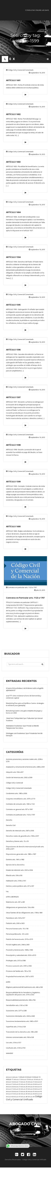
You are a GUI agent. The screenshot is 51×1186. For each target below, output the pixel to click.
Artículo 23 (24, 1084)
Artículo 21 (9, 1084)
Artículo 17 (16, 1082)
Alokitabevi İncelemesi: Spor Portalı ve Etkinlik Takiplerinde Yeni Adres (22, 727)
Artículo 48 (24, 1097)
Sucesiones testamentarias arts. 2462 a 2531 (22, 1021)
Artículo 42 (16, 1094)
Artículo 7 (16, 1077)
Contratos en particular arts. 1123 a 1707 (22, 587)
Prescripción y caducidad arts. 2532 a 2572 (21, 955)
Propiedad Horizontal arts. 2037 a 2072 (20, 976)
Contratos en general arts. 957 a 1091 (19, 809)
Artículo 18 (24, 1082)
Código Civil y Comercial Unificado (24, 1098)
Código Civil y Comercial (14, 783)
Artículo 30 (38, 1087)
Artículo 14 (31, 1079)
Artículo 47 (16, 1097)
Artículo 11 (9, 1079)
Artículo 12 (17, 1079)
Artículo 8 (22, 1077)
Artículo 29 (31, 1087)
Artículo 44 (31, 1094)
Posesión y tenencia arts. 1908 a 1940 (19, 950)
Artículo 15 (39, 1079)
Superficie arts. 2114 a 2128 (16, 1027)
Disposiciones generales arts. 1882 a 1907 (21, 854)
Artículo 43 (24, 1094)
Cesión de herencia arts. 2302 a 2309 (19, 777)
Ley (7, 891)
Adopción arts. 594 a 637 (14, 772)
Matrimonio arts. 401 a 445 (15, 902)
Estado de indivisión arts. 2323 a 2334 (19, 870)
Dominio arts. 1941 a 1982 (15, 859)
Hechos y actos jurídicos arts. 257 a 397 (20, 886)
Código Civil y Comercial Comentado (20, 70)
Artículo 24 (31, 1084)
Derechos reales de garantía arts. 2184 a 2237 (22, 836)
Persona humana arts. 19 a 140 (17, 929)
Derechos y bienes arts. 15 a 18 (17, 841)
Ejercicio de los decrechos (15, 865)
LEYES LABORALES (12, 897)
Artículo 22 (16, 1084)
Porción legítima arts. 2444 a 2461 (18, 945)
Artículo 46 (9, 1097)
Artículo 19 (31, 1082)
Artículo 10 (36, 1077)
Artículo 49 (31, 1097)
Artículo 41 (9, 1094)
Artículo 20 (38, 1082)
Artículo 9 (29, 1077)
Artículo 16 (9, 1082)
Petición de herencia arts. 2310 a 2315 (19, 939)
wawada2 (9, 1053)
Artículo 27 (16, 1087)
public (8, 982)
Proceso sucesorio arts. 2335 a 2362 (19, 966)
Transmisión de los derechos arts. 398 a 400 (21, 1032)
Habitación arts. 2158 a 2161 (16, 881)
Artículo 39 (31, 1091)
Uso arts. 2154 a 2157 (13, 1042)
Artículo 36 (9, 1091)
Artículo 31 (9, 1089)
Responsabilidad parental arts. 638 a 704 (20, 1000)
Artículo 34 (31, 1089)
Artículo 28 (24, 1087)
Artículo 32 (16, 1089)
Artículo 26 (9, 1087)
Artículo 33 (24, 1089)
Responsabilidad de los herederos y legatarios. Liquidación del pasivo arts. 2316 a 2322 (23, 993)
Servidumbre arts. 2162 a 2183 (17, 1005)
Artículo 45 (38, 1094)
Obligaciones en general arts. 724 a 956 (20, 907)
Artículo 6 (9, 1077)
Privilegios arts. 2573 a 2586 (16, 960)
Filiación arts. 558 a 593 (14, 875)
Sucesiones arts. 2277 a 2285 (16, 1011)
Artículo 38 (24, 1091)
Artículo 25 (38, 1084)
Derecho (9, 820)
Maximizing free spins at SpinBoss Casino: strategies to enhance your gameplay (25, 704)
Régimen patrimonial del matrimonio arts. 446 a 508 (24, 987)
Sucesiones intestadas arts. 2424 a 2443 (20, 1016)
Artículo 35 (38, 1089)
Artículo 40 (38, 1091)
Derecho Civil (10, 825)
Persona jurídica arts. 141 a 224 (17, 934)
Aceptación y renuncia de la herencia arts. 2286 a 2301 (25, 767)
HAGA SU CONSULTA (24, 1134)
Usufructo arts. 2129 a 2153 (15, 1048)
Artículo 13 (24, 1079)
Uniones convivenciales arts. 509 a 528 (20, 1037)
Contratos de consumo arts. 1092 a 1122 (20, 804)
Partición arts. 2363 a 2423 (15, 923)
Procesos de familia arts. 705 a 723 (18, 971)
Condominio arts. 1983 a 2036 (16, 793)
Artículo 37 (16, 1091)
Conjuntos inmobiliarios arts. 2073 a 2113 (20, 799)
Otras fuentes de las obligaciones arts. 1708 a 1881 (24, 913)
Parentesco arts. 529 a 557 (15, 918)
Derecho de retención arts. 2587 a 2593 (20, 831)
